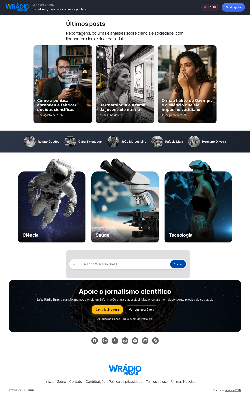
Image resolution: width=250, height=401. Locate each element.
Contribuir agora (107, 309)
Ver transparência (141, 309)
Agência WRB (233, 390)
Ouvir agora (233, 7)
